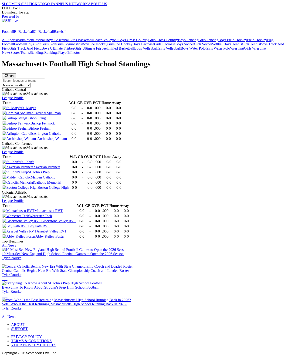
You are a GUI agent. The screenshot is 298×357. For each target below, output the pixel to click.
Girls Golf (48, 44)
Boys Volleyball (146, 48)
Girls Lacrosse (164, 44)
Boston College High (53, 187)
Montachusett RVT (48, 211)
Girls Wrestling (255, 48)
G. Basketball (44, 32)
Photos (75, 52)
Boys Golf (33, 44)
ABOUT (17, 325)
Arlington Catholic (47, 133)
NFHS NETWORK (73, 4)
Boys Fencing (188, 40)
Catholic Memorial (47, 182)
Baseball (60, 32)
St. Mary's (28, 108)
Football (8, 32)
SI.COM (8, 4)
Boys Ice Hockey (94, 44)
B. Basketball (24, 32)
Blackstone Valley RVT (58, 221)
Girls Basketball (81, 40)
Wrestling (237, 48)
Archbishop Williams (52, 139)
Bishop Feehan (39, 128)
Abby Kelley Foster (49, 236)
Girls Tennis (251, 44)
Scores (15, 52)
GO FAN (51, 4)
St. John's (27, 162)
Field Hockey (257, 40)
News (6, 52)
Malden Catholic (43, 177)
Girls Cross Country (163, 40)
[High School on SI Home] (20, 27)
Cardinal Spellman (47, 113)
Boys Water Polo (193, 48)
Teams (25, 52)
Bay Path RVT (39, 226)
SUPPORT (19, 329)
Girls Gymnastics (69, 44)
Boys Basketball (58, 40)
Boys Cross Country (133, 40)
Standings (37, 52)
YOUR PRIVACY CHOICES (33, 345)
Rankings (51, 52)
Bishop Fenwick (42, 123)
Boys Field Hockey (232, 40)
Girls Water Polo (218, 48)
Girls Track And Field (25, 48)
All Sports (9, 40)
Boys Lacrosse (143, 44)
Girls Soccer (203, 44)
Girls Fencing (208, 40)
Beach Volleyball (105, 40)
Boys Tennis (233, 44)
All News (9, 245)
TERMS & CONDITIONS (31, 341)
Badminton (25, 40)
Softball (218, 44)
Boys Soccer (184, 44)
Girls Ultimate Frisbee (90, 48)
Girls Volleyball (169, 48)
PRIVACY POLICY (26, 337)
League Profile (13, 98)
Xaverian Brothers (46, 167)
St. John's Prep (39, 172)
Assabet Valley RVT (52, 231)
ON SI (19, 4)
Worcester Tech (40, 216)
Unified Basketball (120, 48)
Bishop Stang (36, 118)
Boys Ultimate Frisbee (57, 48)
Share (10, 75)
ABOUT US (97, 4)
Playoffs (64, 52)
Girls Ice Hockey (119, 44)
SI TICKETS (34, 4)
